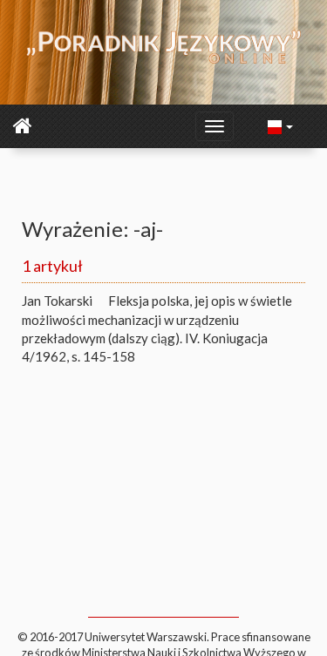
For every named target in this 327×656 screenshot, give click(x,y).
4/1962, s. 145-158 (78, 356)
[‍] (281, 125)
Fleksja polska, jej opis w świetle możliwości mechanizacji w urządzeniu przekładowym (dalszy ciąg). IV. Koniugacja (157, 319)
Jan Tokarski (57, 300)
